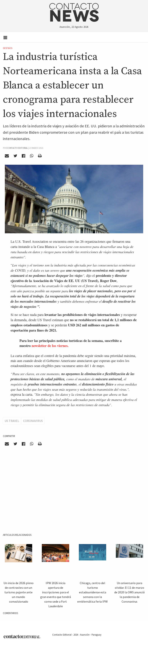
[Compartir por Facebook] (23, 155)
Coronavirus (33, 421)
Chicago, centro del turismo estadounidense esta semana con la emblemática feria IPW (92, 592)
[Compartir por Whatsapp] (31, 155)
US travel (12, 421)
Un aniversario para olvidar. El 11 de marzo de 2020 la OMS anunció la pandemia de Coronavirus (129, 592)
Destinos (7, 48)
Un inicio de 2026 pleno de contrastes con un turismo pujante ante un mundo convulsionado (18, 592)
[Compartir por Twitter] (15, 155)
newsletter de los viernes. (50, 345)
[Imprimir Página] (40, 155)
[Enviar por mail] (7, 155)
